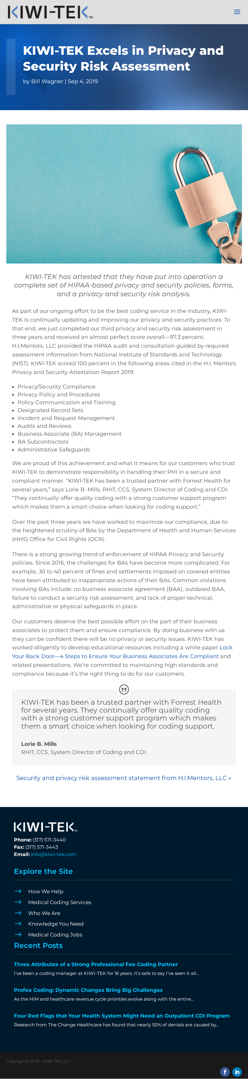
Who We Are (44, 913)
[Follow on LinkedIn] (237, 1072)
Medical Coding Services (59, 902)
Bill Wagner (47, 81)
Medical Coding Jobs (55, 935)
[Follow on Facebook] (225, 1072)
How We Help (46, 891)
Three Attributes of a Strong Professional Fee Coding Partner (96, 964)
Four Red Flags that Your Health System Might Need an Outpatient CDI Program (122, 1016)
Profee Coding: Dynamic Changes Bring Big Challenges (88, 990)
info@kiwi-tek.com (54, 854)
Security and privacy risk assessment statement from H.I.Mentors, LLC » (123, 778)
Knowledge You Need (56, 924)
